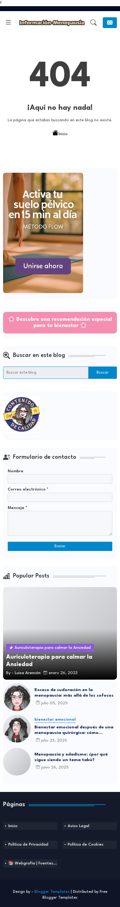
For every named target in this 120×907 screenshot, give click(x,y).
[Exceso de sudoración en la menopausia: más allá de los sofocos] (17, 697)
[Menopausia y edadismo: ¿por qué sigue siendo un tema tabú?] (17, 762)
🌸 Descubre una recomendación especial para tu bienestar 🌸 (60, 322)
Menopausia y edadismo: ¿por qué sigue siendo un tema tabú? (71, 757)
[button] (93, 22)
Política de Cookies (85, 845)
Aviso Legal (78, 826)
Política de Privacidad (28, 845)
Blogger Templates (52, 892)
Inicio (63, 134)
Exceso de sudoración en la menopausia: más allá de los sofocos (74, 693)
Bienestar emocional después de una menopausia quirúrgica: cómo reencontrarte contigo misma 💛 (73, 730)
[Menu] (8, 22)
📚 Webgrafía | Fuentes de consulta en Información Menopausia (33, 863)
